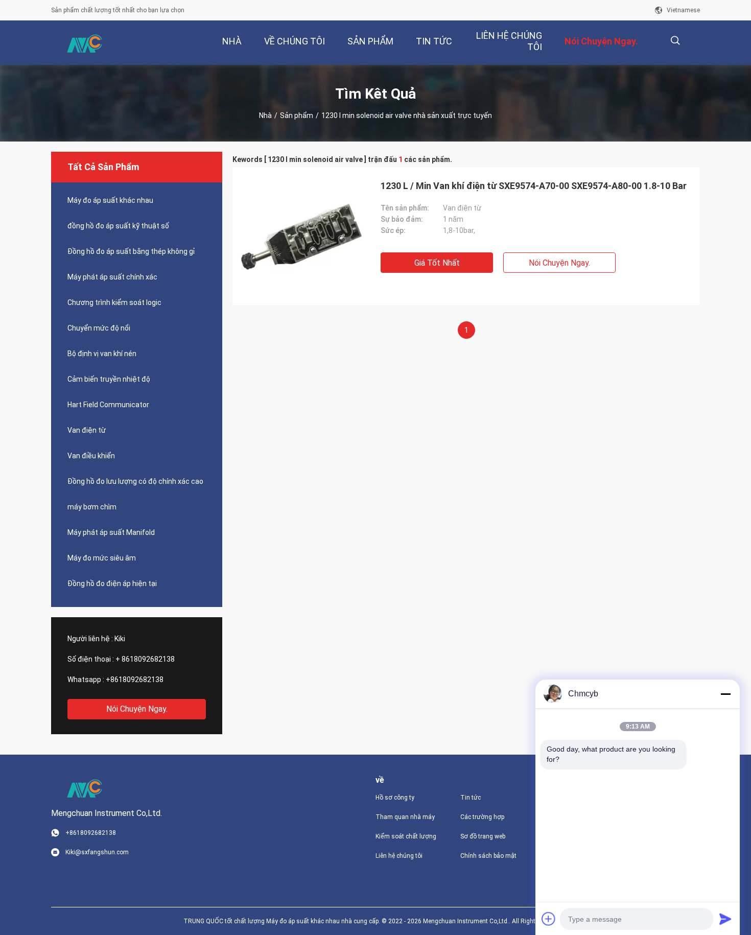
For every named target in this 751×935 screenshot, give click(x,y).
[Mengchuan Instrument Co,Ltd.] (84, 43)
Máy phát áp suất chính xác (112, 277)
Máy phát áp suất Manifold (111, 532)
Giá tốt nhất (437, 263)
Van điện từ (86, 430)
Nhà (265, 115)
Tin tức (470, 797)
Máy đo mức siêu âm (101, 558)
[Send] (725, 918)
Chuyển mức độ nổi (98, 328)
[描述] (675, 40)
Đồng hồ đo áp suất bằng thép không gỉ (131, 251)
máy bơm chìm (91, 507)
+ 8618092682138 (145, 659)
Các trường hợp (482, 817)
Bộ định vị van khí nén (101, 353)
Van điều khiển (91, 456)
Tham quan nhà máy (405, 817)
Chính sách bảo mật (488, 855)
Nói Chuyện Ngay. (137, 709)
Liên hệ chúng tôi (399, 855)
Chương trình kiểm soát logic (114, 302)
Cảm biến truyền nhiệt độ (108, 379)
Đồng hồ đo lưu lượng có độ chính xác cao (135, 481)
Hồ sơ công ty (394, 797)
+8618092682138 (134, 679)
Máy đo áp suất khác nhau (110, 200)
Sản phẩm (296, 115)
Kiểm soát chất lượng (405, 836)
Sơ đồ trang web (482, 836)
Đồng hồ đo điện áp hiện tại (112, 583)
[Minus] (725, 694)
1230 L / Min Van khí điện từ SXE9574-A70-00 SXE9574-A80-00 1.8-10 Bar (534, 185)
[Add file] (549, 918)
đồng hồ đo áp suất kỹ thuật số (118, 226)
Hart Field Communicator (108, 405)
